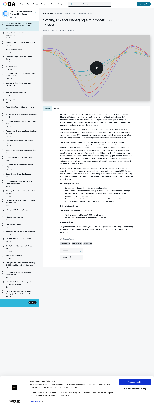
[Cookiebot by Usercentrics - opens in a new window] (14, 401)
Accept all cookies (135, 382)
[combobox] (89, 4)
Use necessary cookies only (135, 388)
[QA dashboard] (9, 4)
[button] (25, 4)
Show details (35, 402)
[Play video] (96, 68)
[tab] (47, 108)
